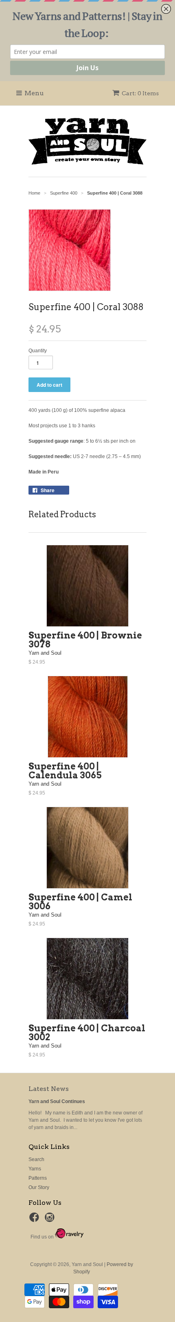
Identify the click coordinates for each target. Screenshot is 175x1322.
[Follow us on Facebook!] (35, 1220)
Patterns (37, 1178)
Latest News (48, 1089)
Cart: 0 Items (140, 93)
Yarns (34, 1169)
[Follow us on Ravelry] (68, 1237)
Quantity (37, 351)
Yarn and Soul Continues (56, 1101)
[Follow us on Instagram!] (51, 1220)
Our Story (38, 1187)
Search (36, 1159)
